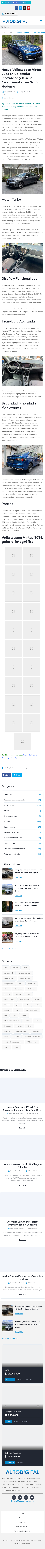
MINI (14, 1015)
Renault (7, 1031)
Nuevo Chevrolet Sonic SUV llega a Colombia (22, 1166)
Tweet (18, 775)
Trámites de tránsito (12, 854)
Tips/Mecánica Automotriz (14, 848)
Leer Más (18, 877)
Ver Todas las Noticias (9, 949)
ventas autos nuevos (32, 1037)
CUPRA (7, 994)
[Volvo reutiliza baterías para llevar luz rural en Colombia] (7, 906)
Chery (6, 989)
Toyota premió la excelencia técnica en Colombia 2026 (27, 935)
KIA (27, 1005)
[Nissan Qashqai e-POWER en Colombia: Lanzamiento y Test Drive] (7, 889)
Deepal (18, 994)
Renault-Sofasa (21, 1031)
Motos (6, 811)
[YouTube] (32, 1497)
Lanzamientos (9, 98)
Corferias (31, 989)
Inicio (3, 32)
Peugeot (7, 1026)
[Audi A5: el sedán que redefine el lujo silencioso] (22, 1259)
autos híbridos (9, 978)
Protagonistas (9, 827)
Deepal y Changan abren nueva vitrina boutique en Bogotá (28, 871)
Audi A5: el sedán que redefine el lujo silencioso (22, 1278)
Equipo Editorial (9, 92)
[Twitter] (20, 8)
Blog (10, 32)
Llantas (7, 1010)
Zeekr (17, 1047)
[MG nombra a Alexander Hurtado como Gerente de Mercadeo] (7, 922)
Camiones (8, 794)
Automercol (8, 973)
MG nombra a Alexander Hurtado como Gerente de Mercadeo (29, 919)
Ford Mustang (9, 1000)
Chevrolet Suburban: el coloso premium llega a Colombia (22, 1223)
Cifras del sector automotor (14, 800)
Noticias (7, 821)
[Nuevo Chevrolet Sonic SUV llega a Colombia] (22, 1147)
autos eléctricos (24, 973)
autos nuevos (25, 978)
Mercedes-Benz (31, 1010)
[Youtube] (28, 8)
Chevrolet (18, 989)
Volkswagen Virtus (26, 768)
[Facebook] (16, 8)
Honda (37, 1000)
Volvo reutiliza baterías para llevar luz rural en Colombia (27, 903)
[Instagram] (24, 8)
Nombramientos (10, 816)
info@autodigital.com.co (23, 1501)
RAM (29, 1026)
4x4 (5, 968)
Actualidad (22, 1518)
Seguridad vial (9, 843)
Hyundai (7, 1005)
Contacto (22, 1522)
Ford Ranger (24, 1000)
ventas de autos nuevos (12, 1042)
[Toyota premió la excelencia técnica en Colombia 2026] (7, 937)
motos (24, 1015)
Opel (37, 1021)
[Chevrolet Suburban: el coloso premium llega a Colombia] (22, 1204)
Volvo (6, 1047)
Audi (25, 968)
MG (5, 1015)
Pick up (19, 1026)
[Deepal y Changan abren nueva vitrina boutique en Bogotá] (7, 873)
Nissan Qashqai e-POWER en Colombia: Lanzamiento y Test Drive (28, 888)
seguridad (36, 1031)
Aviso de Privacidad (22, 1527)
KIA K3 (36, 1005)
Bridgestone (8, 984)
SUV (6, 1037)
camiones (31, 984)
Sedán (7, 768)
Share (7, 775)
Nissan (27, 1021)
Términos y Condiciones (22, 1531)
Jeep (18, 1005)
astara (15, 968)
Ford (28, 994)
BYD (20, 984)
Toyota (16, 1037)
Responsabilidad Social (13, 838)
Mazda (18, 1010)
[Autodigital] (15, 21)
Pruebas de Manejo (11, 832)
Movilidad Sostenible (11, 1021)
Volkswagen (14, 768)
